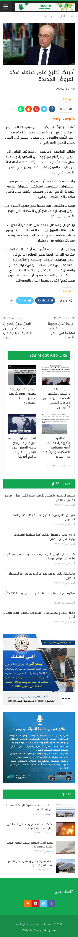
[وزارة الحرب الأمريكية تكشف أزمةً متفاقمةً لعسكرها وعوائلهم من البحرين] (56, 424)
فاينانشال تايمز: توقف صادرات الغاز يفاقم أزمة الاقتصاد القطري (42, 576)
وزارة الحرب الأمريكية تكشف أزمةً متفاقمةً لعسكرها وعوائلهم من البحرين (44, 537)
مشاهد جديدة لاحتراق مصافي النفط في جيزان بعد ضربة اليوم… (30, 826)
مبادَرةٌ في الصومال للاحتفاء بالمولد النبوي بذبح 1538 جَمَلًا (40, 593)
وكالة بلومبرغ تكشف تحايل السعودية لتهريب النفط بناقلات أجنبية (39, 615)
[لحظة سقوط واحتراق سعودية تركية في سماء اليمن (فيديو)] (65, 866)
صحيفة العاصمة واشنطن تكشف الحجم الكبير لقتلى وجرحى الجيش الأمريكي (39, 498)
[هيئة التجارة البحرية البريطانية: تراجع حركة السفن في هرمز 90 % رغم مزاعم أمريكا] (22, 424)
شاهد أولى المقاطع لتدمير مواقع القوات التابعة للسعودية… (30, 844)
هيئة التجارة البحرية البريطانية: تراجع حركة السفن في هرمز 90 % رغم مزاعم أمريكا (40, 556)
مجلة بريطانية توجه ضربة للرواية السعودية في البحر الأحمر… (29, 807)
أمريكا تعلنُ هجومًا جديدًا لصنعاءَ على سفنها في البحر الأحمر (61, 330)
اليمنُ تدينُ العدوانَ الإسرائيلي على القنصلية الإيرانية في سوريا (18, 330)
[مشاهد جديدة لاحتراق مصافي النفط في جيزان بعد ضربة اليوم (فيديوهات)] (65, 829)
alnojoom (50, 930)
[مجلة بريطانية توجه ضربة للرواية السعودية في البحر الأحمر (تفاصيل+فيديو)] (65, 810)
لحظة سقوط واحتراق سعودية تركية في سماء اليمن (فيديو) (30, 863)
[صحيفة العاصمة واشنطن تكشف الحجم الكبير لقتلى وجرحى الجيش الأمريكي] (56, 375)
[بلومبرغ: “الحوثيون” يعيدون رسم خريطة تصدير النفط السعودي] (22, 375)
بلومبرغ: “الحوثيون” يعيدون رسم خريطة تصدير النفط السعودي (43, 517)
